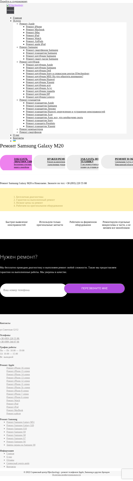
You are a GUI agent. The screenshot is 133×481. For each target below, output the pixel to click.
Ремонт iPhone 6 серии (17, 397)
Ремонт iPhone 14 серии (18, 374)
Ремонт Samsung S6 (16, 441)
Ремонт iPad (32, 35)
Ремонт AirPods (34, 41)
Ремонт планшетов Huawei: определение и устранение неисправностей (65, 111)
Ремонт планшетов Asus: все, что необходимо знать (54, 117)
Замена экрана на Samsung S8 (20, 445)
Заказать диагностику (28, 163)
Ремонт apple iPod (36, 44)
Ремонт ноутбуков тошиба (40, 91)
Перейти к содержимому (13, 1)
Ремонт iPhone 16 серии (18, 368)
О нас (16, 135)
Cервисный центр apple (17, 463)
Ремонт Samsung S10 (16, 428)
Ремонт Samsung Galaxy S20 (20, 425)
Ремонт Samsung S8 (16, 435)
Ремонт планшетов (29, 99)
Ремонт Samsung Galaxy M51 (20, 422)
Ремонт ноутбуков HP (38, 94)
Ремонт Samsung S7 (16, 438)
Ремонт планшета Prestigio (40, 123)
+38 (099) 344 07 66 (9, 342)
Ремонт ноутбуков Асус (39, 88)
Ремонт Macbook (35, 29)
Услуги (17, 20)
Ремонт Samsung (28, 47)
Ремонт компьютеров (31, 129)
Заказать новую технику (93, 163)
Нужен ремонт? (62, 162)
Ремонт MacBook (14, 410)
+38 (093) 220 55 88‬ (9, 338)
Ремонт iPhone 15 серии (18, 371)
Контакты (18, 138)
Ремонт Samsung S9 (16, 432)
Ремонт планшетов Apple (40, 102)
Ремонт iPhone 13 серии (18, 377)
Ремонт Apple (27, 23)
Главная (17, 17)
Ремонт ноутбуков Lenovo (40, 97)
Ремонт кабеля (13, 413)
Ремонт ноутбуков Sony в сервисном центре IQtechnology (57, 73)
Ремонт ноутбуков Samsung (41, 56)
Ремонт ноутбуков (29, 61)
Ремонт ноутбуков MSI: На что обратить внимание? (54, 76)
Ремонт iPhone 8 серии (17, 391)
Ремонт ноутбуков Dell (38, 70)
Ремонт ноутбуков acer (38, 85)
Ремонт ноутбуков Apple (39, 64)
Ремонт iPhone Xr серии (18, 387)
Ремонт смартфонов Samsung (42, 50)
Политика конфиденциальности (66, 475)
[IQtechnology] (14, 5)
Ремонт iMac (33, 32)
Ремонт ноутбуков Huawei (40, 79)
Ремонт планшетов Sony (39, 120)
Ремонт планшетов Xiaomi (40, 126)
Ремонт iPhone (34, 26)
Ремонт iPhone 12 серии (18, 381)
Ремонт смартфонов (30, 132)
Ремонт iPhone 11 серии (18, 384)
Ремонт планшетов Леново (41, 108)
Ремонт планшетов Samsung (41, 53)
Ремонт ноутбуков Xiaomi (40, 82)
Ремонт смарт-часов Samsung (42, 58)
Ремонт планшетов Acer (39, 114)
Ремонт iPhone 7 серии (17, 394)
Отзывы (10, 460)
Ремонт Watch (33, 38)
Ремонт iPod (12, 407)
